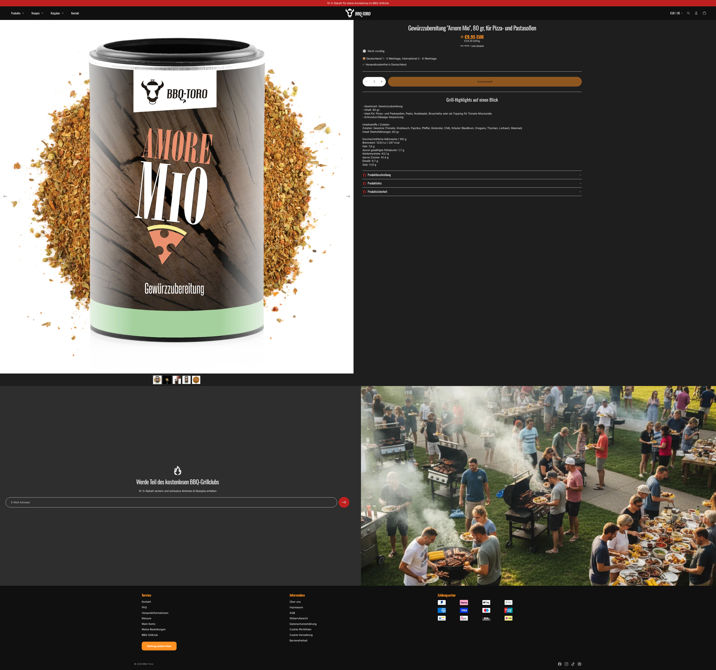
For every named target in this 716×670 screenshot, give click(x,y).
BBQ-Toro (148, 664)
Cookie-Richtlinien (300, 629)
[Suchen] (688, 13)
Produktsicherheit (377, 191)
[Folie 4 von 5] (186, 380)
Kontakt (146, 601)
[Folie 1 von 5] (157, 380)
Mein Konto (148, 623)
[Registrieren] (344, 502)
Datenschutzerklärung (303, 623)
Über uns (295, 601)
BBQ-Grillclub (150, 634)
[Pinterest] (579, 664)
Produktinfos (375, 183)
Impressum (296, 607)
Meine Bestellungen (154, 629)
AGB (292, 612)
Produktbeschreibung (379, 174)
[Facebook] (560, 664)
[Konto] (696, 13)
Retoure (146, 618)
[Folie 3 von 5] (177, 380)
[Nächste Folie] (349, 197)
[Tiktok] (573, 664)
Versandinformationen (155, 612)
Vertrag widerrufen (159, 646)
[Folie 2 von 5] (167, 380)
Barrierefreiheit (298, 640)
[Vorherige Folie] (4, 197)
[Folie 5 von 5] (196, 380)
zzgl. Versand (478, 46)
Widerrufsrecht (299, 618)
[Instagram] (566, 664)
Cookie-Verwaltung (301, 634)
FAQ (144, 607)
